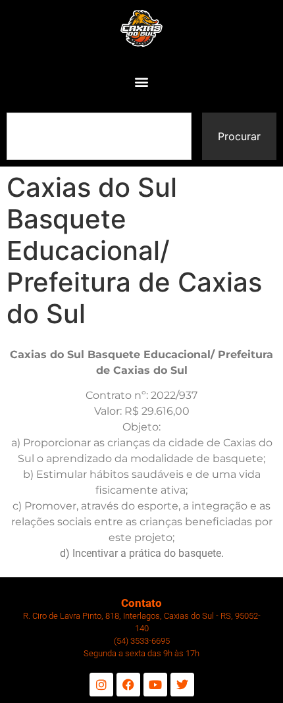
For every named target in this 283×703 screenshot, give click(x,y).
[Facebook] (128, 684)
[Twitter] (182, 684)
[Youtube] (155, 684)
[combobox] (99, 136)
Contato (141, 603)
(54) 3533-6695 (142, 641)
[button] (142, 82)
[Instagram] (101, 684)
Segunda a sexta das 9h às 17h (141, 653)
